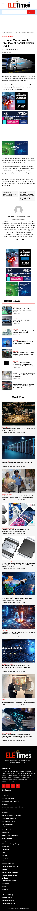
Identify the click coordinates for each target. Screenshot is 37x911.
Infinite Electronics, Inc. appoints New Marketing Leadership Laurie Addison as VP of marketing (27, 197)
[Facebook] (14, 239)
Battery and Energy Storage (8, 528)
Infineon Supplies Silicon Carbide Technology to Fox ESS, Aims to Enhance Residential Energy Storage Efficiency (18, 564)
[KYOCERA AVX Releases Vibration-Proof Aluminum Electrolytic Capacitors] (18, 514)
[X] (20, 239)
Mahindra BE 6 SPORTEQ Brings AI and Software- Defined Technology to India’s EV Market (23, 385)
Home (3, 32)
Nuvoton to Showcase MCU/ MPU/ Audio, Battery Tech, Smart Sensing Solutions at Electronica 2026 (16, 667)
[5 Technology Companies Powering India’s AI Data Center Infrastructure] (18, 447)
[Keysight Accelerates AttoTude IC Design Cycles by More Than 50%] (18, 413)
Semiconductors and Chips (8, 561)
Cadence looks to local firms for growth (9, 195)
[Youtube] (23, 239)
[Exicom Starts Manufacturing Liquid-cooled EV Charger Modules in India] (7, 353)
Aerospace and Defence (7, 494)
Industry (8, 32)
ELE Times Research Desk (10, 49)
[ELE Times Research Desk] (18, 210)
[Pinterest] (13, 786)
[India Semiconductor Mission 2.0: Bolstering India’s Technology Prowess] (18, 583)
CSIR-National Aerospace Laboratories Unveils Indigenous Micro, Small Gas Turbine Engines (18, 496)
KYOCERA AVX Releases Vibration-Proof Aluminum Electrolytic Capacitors (15, 530)
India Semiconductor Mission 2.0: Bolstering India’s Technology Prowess (17, 599)
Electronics (4, 699)
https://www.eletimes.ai (18, 219)
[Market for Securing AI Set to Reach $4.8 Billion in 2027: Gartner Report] (18, 617)
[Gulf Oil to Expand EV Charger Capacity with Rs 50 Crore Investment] (7, 331)
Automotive (14, 32)
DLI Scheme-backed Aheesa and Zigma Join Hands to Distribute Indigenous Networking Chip (18, 701)
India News (10, 36)
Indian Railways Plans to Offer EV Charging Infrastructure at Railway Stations (22, 310)
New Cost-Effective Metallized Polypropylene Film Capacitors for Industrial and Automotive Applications (24, 364)
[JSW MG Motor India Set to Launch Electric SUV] (7, 321)
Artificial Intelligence (17, 382)
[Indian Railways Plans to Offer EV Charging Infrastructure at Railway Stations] (7, 310)
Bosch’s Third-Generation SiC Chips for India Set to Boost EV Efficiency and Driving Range (24, 375)
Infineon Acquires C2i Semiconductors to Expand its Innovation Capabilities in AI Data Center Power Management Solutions (17, 736)
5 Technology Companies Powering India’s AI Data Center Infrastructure (17, 463)
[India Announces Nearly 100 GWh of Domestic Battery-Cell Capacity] (7, 342)
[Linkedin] (17, 239)
